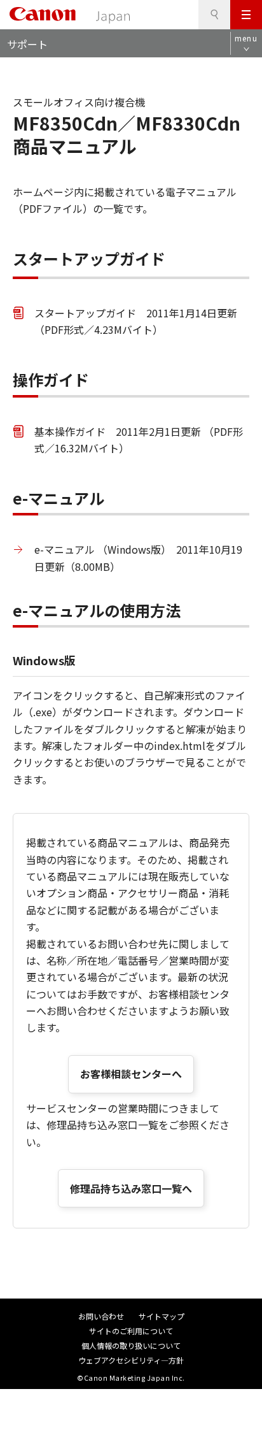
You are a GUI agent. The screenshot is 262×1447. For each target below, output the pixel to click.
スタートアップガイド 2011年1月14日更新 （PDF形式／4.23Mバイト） (135, 321)
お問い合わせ (101, 1316)
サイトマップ (161, 1316)
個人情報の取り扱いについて (131, 1345)
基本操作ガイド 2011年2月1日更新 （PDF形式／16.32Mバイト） (138, 440)
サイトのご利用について (131, 1330)
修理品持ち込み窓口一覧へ (131, 1188)
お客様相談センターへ (131, 1073)
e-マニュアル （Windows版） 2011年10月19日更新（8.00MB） (138, 557)
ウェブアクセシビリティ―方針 (131, 1360)
